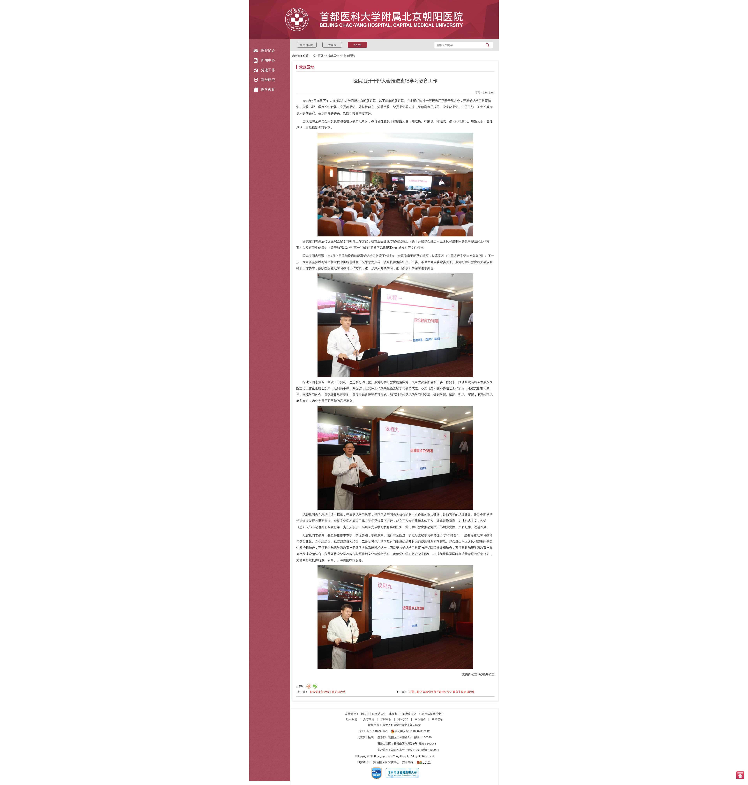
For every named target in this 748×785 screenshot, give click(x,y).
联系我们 (351, 719)
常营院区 (382, 749)
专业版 (357, 45)
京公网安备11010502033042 (412, 731)
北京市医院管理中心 (431, 713)
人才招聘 (368, 719)
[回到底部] (740, 775)
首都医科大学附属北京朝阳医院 (402, 724)
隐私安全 (403, 719)
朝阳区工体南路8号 (400, 737)
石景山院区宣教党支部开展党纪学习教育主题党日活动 (442, 691)
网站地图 (420, 719)
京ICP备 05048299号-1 (373, 731)
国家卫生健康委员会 (373, 713)
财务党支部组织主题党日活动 (327, 691)
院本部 (382, 737)
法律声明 (385, 719)
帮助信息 (437, 719)
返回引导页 (307, 45)
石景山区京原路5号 (405, 743)
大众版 (332, 45)
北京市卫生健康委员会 (402, 713)
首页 (320, 55)
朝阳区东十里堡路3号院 (405, 749)
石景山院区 (384, 743)
